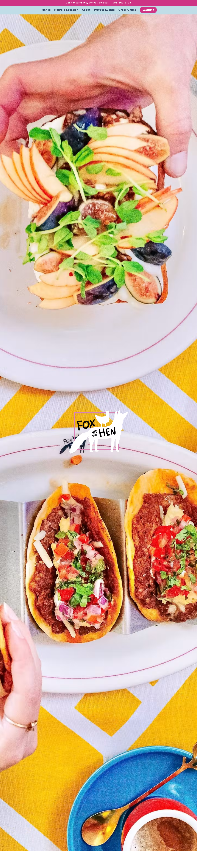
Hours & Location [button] (66, 10)
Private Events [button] (104, 10)
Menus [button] (46, 10)
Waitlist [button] (148, 10)
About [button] (86, 10)
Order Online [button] (127, 10)
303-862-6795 (121, 2)
